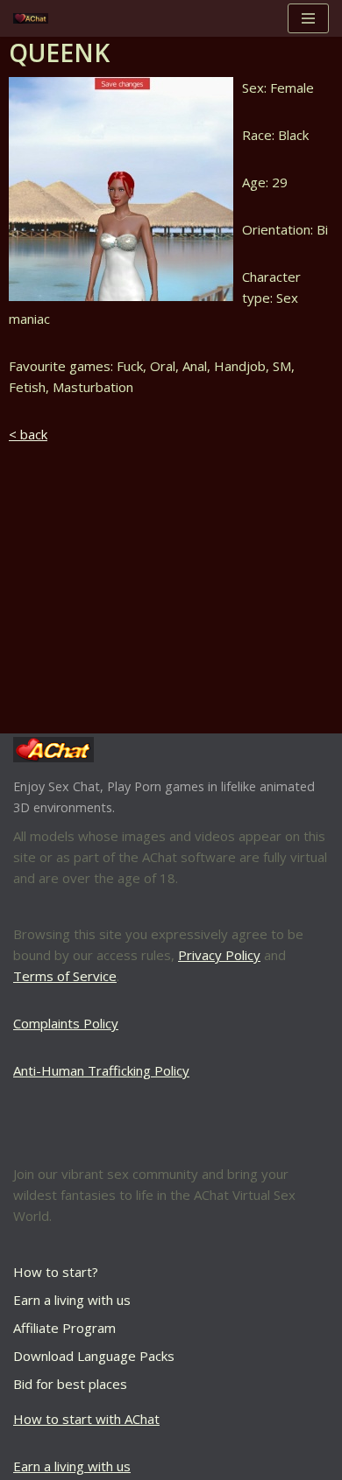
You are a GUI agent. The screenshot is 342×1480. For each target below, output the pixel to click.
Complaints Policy (65, 1023)
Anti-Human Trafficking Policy (101, 1070)
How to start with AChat (86, 1418)
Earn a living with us (72, 1299)
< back (28, 434)
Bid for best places (70, 1383)
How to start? (55, 1271)
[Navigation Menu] (308, 18)
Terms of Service (65, 976)
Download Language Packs (94, 1355)
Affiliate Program (64, 1327)
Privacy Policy (219, 955)
